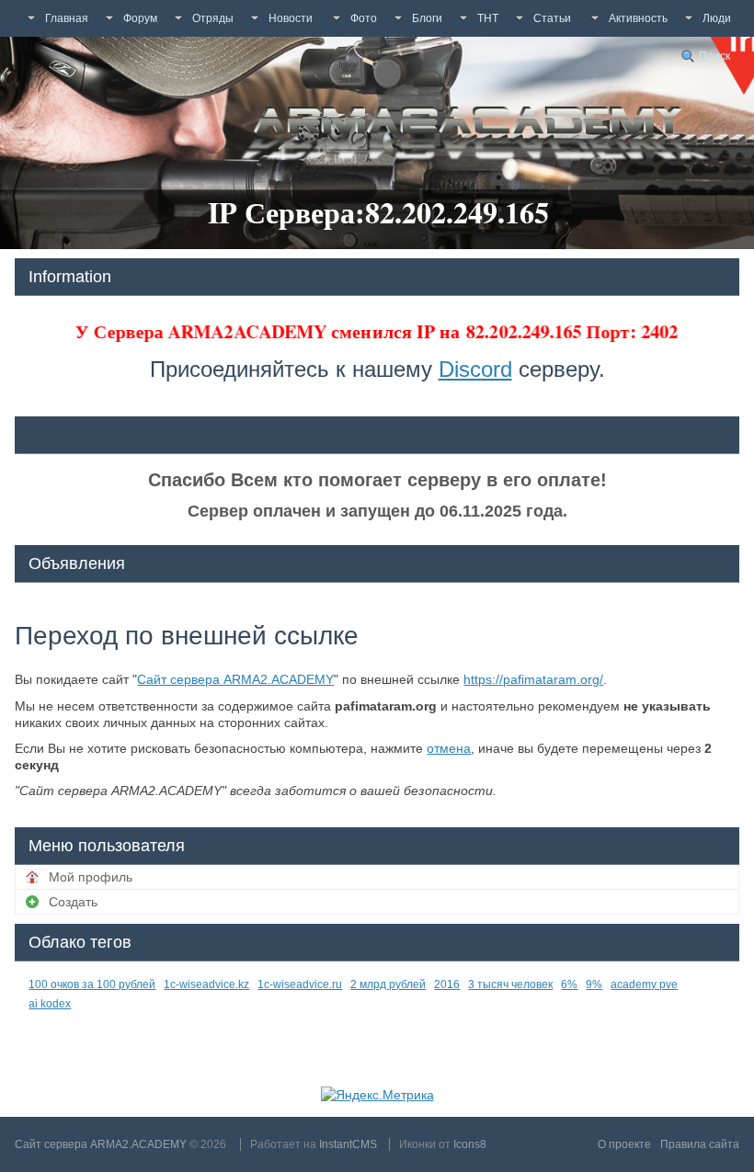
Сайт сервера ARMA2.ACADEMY (235, 679)
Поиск (714, 56)
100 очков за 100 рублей (92, 984)
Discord (475, 369)
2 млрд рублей (388, 984)
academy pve (644, 984)
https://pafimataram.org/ (533, 679)
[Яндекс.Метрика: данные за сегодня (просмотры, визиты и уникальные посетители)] (377, 1095)
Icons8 (469, 1144)
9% (594, 984)
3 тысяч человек (510, 984)
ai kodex (50, 1003)
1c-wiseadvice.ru (299, 984)
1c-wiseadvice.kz (206, 984)
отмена (449, 748)
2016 (447, 984)
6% (569, 984)
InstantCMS (348, 1144)
